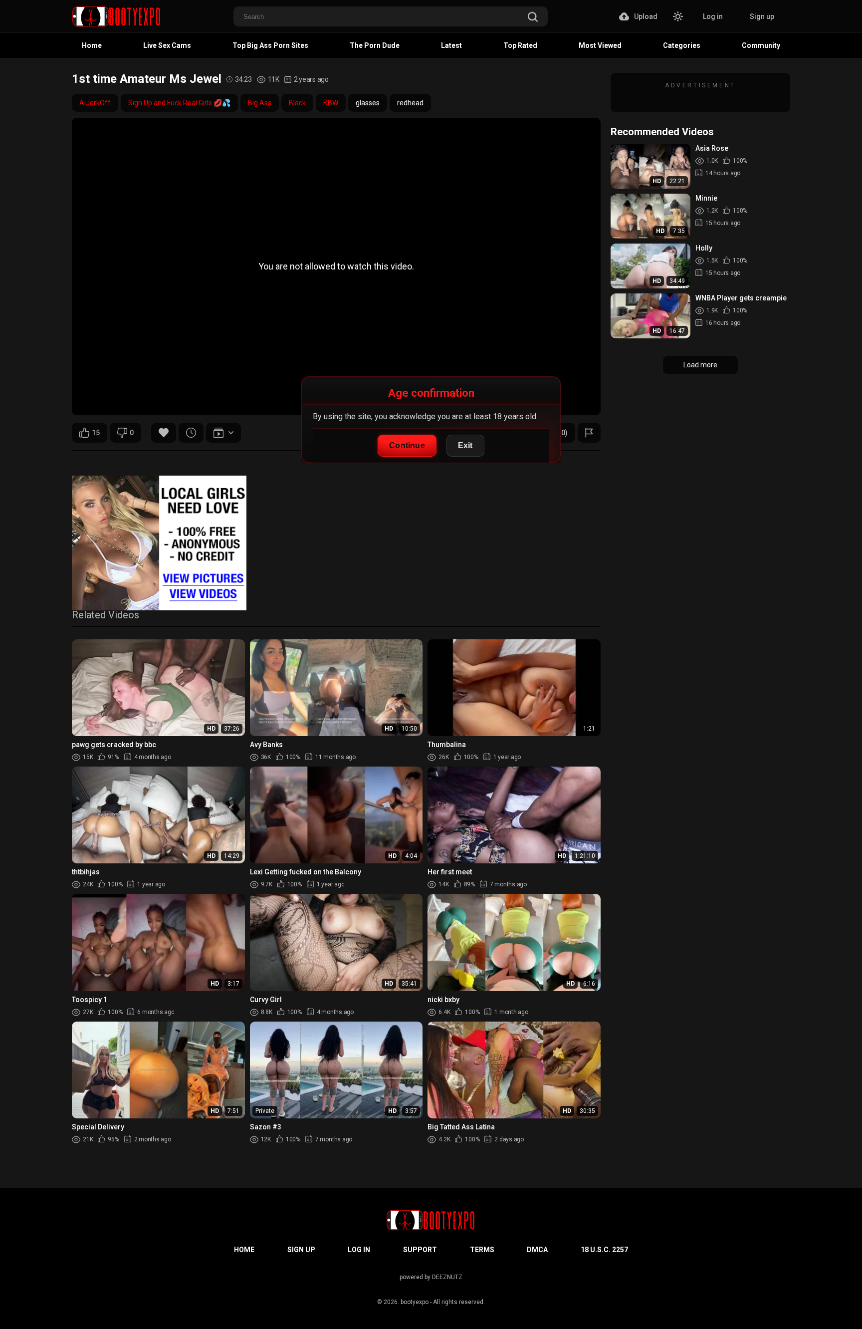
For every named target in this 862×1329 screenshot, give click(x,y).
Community (761, 45)
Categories (681, 45)
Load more (700, 365)
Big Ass (259, 103)
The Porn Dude (375, 45)
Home (92, 45)
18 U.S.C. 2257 (604, 1250)
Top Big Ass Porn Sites (270, 45)
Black (297, 103)
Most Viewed (600, 45)
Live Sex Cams (167, 45)
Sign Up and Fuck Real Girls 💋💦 (179, 103)
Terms (482, 1250)
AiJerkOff (95, 103)
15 (96, 433)
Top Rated (520, 45)
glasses (368, 103)
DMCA (537, 1250)
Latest (451, 45)
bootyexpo (415, 1302)
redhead (410, 103)
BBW (330, 103)
